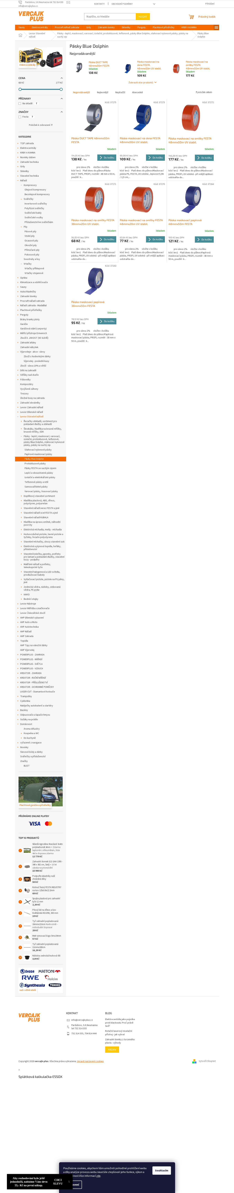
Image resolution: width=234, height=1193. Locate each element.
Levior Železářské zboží (32, 613)
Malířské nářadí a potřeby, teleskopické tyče (37, 566)
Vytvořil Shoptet (207, 1061)
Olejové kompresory (35, 189)
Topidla (24, 641)
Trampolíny (26, 696)
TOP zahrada (27, 143)
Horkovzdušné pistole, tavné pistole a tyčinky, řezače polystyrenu (43, 536)
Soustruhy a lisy (32, 259)
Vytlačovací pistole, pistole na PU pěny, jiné (44, 581)
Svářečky (28, 199)
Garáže (24, 324)
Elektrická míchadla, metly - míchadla (43, 529)
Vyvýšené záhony (29, 389)
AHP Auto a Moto (28, 622)
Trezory (24, 393)
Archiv (112, 1049)
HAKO (27, 594)
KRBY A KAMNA (27, 152)
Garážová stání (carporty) (33, 328)
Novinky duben (28, 157)
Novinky (24, 747)
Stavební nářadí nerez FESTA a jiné (41, 508)
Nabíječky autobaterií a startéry (36, 705)
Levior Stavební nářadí (31, 416)
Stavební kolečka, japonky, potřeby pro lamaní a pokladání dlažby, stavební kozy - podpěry (44, 557)
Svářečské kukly (33, 213)
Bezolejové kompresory (37, 194)
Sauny (23, 287)
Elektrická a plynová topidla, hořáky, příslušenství (42, 548)
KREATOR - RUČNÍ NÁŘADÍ (33, 678)
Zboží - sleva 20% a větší (33, 366)
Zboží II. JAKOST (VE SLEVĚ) (34, 338)
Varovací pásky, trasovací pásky (41, 491)
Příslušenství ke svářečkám (39, 222)
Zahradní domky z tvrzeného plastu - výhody (120, 1041)
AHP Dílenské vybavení (32, 617)
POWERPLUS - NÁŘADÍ (31, 659)
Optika (23, 278)
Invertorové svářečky (36, 203)
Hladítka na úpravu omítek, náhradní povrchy (42, 523)
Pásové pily (30, 231)
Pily (25, 227)
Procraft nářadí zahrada (32, 301)
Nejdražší (120, 92)
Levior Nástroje (28, 603)
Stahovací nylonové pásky (38, 450)
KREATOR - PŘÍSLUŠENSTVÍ (34, 682)
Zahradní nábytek (29, 347)
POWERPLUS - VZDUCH (31, 668)
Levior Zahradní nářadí (31, 407)
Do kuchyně (30, 738)
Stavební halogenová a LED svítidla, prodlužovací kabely (42, 573)
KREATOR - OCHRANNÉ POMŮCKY (37, 687)
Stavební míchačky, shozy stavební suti (44, 541)
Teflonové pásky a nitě (36, 482)
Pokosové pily (32, 254)
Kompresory (30, 185)
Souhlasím (161, 1170)
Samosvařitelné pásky (36, 487)
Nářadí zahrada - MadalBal (33, 305)
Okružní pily (31, 245)
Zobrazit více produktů (141, 82)
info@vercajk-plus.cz (82, 1020)
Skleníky (24, 171)
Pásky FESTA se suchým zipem (40, 468)
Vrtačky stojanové (34, 273)
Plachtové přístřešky (31, 310)
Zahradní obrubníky (30, 403)
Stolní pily (30, 236)
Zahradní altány (28, 342)
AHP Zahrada (26, 636)
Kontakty (99, 4)
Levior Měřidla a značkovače (35, 608)
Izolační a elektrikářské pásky (40, 477)
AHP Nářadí (26, 631)
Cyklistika (25, 701)
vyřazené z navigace (31, 742)
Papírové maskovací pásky (38, 454)
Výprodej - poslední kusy (36, 361)
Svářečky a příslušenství (33, 756)
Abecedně (137, 92)
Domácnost (26, 724)
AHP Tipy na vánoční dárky (33, 645)
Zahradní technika (29, 162)
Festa (28, 117)
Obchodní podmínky (122, 4)
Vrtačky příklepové (34, 268)
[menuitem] (21, 27)
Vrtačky (28, 264)
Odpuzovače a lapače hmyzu (35, 715)
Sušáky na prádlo (29, 719)
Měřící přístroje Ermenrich (33, 333)
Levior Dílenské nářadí (31, 412)
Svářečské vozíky (34, 217)
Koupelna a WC (31, 733)
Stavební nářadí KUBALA (36, 517)
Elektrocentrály (28, 148)
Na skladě (30, 103)
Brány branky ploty (30, 319)
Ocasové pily (31, 240)
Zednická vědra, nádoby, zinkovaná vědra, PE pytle (42, 588)
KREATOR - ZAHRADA (31, 673)
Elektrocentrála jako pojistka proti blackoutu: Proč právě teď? (120, 1023)
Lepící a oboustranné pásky (39, 473)
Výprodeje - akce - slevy (32, 352)
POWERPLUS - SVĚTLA (31, 664)
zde (98, 1176)
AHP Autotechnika (29, 627)
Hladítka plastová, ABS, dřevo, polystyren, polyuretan (39, 502)
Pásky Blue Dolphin (34, 459)
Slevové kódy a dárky (31, 752)
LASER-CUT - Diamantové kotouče (37, 691)
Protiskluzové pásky (35, 463)
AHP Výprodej (27, 650)
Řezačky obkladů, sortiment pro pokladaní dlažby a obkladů (40, 423)
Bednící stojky (31, 599)
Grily (22, 166)
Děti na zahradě (28, 370)
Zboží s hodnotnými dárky (37, 356)
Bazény (24, 710)
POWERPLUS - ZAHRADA (32, 654)
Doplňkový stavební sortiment (39, 496)
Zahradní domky (28, 296)
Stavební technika (29, 176)
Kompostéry (26, 384)
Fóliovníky (25, 379)
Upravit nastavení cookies (90, 1061)
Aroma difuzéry (32, 729)
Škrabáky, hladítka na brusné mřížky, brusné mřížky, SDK (43, 430)
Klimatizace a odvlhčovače (34, 282)
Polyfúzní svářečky (34, 208)
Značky (24, 761)
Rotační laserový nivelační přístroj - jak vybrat (118, 1033)
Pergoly (24, 315)
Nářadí (23, 180)
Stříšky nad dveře (29, 375)
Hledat (143, 16)
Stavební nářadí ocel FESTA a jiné (41, 513)
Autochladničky (28, 291)
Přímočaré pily (32, 250)
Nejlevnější (102, 92)
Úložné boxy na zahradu (32, 398)
